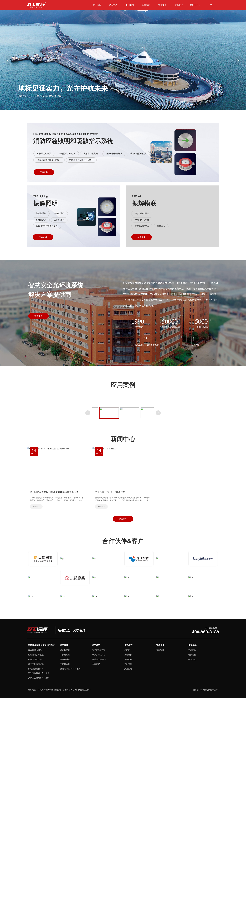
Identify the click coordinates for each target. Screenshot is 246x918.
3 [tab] (127, 103)
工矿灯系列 (59, 220)
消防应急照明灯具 (138, 153)
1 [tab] (119, 103)
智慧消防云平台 (142, 213)
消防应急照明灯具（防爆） (49, 160)
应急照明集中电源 (67, 153)
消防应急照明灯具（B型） (81, 160)
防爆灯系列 (41, 220)
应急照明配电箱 (90, 153)
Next (158, 412)
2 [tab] (123, 103)
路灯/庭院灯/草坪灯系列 (47, 226)
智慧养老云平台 (142, 226)
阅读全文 (36, 506)
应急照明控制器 (44, 153)
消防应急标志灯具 (114, 153)
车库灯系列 (59, 213)
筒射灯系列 (41, 213)
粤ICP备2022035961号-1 (81, 689)
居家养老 (161, 226)
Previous (87, 412)
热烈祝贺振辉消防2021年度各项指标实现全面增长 (55, 492)
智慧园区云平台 (142, 220)
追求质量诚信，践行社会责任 (110, 492)
